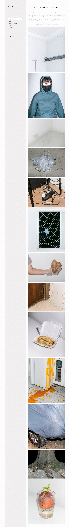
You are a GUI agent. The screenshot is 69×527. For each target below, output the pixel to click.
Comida (11, 25)
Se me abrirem (11, 17)
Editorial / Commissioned (13, 23)
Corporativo (11, 29)
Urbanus (10, 21)
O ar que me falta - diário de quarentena (15, 19)
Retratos (11, 27)
